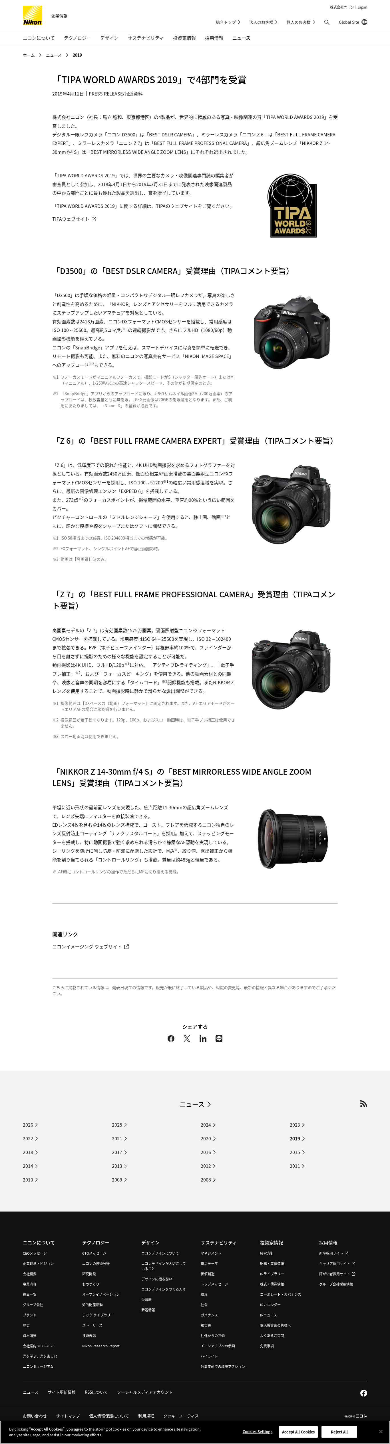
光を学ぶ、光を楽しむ (40, 1356)
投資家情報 (271, 1242)
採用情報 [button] (214, 37)
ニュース (241, 37)
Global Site (353, 22)
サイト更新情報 (62, 1392)
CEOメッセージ (35, 1253)
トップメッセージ (214, 1284)
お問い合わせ (35, 1416)
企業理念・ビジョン (38, 1263)
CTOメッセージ (94, 1253)
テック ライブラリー (98, 1314)
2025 (117, 1124)
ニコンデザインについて (160, 1253)
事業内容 (30, 1284)
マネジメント (211, 1253)
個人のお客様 (299, 22)
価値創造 (207, 1273)
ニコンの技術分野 (96, 1263)
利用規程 (146, 1416)
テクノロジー (95, 1242)
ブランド (30, 1314)
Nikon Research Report (101, 1345)
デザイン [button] (109, 37)
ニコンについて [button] (39, 37)
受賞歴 (146, 1299)
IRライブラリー (272, 1273)
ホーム (29, 55)
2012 (206, 1165)
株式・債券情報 (272, 1284)
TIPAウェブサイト (70, 218)
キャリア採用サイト (334, 1263)
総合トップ (226, 22)
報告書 (206, 1325)
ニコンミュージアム (38, 1366)
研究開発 (89, 1273)
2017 (117, 1152)
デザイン (150, 1242)
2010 (28, 1179)
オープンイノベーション (101, 1294)
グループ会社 (33, 1304)
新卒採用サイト (331, 1253)
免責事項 (267, 1345)
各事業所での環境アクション (223, 1366)
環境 (204, 1294)
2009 (117, 1179)
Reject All (339, 1432)
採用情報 (328, 1242)
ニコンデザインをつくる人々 (163, 1289)
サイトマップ (68, 1416)
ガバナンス (209, 1314)
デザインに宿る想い (156, 1278)
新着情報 (148, 1309)
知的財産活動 (92, 1304)
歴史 (26, 1325)
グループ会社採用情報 (336, 1284)
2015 (295, 1152)
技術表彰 (89, 1335)
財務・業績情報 (272, 1263)
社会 (204, 1304)
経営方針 (267, 1253)
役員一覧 (30, 1294)
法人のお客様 (261, 22)
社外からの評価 (213, 1335)
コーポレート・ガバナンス (280, 1294)
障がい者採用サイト (334, 1273)
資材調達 (30, 1335)
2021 (117, 1138)
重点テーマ (209, 1263)
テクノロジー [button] (77, 37)
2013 (117, 1165)
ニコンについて (39, 1242)
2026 (28, 1124)
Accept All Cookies (298, 1432)
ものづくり (90, 1284)
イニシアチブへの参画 (218, 1345)
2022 (28, 1138)
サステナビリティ (219, 1242)
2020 (206, 1138)
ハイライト (209, 1356)
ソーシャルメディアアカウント (145, 1392)
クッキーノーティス (181, 1416)
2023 (295, 1124)
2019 (295, 1138)
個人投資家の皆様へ (275, 1325)
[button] (327, 22)
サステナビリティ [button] (146, 37)
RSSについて (96, 1392)
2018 (28, 1152)
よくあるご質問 (272, 1335)
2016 (206, 1152)
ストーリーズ (92, 1325)
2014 (28, 1165)
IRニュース (268, 1314)
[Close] (381, 1431)
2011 (295, 1165)
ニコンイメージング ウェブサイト (87, 946)
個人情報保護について (109, 1416)
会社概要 (30, 1273)
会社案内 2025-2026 (39, 1345)
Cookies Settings (257, 1431)
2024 (206, 1124)
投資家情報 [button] (184, 37)
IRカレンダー (270, 1304)
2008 (206, 1179)
